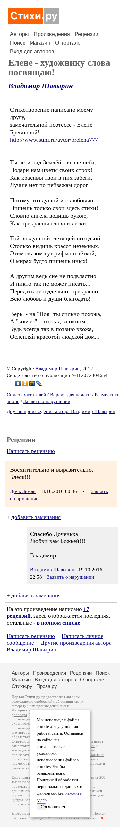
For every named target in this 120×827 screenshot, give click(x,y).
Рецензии (86, 34)
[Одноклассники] (25, 383)
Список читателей (26, 394)
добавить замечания (36, 517)
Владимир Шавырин (40, 86)
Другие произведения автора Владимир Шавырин (61, 411)
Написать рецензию (31, 451)
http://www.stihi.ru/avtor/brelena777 (54, 139)
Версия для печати (70, 394)
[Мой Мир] (32, 383)
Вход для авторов (32, 51)
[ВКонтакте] (18, 383)
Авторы (19, 34)
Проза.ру (46, 686)
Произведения (52, 34)
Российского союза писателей (72, 818)
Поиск (17, 43)
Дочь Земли (23, 491)
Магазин (40, 43)
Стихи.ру (22, 686)
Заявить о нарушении (46, 401)
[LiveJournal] (39, 383)
